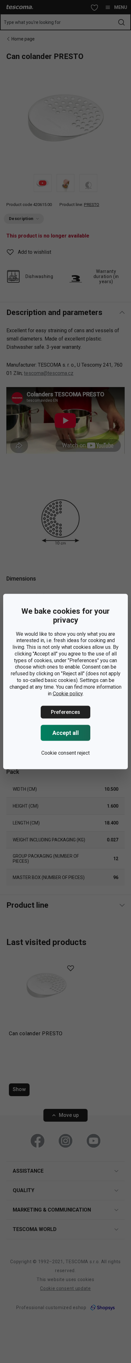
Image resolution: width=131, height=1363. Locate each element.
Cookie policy (68, 693)
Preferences (65, 712)
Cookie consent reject (65, 753)
